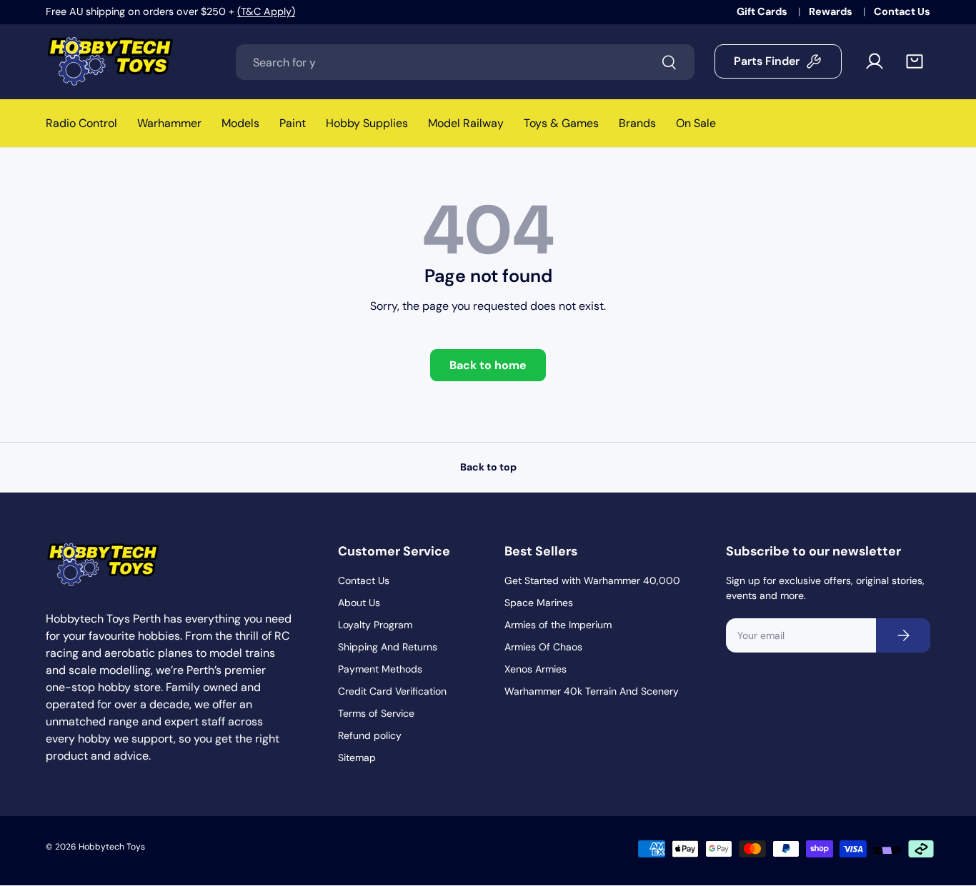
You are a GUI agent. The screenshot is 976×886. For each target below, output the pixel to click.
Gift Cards (763, 11)
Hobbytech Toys (112, 846)
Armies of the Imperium (558, 624)
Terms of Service (376, 713)
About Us (359, 602)
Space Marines (538, 602)
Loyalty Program (375, 624)
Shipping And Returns (387, 646)
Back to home (488, 365)
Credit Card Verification (392, 691)
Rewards (832, 11)
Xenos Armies (535, 669)
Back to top (488, 466)
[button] (914, 61)
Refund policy (370, 735)
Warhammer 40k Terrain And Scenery (591, 691)
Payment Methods (380, 669)
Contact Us (902, 11)
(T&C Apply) (266, 11)
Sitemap (357, 757)
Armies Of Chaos (543, 646)
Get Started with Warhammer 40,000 (592, 580)
